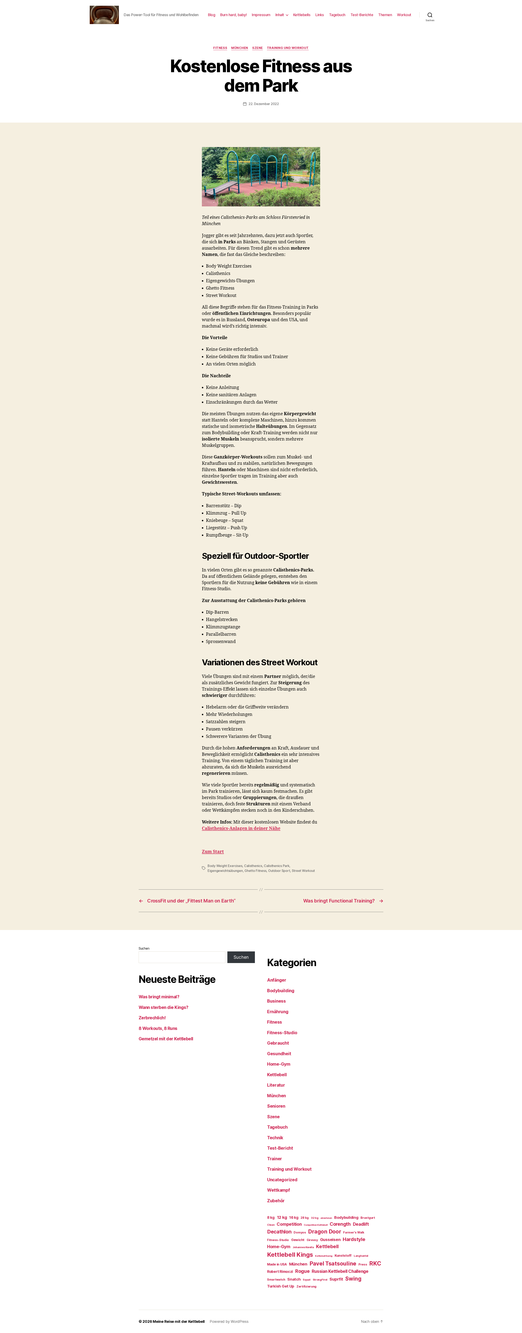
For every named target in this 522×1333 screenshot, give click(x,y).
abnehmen (326, 1218)
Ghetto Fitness (255, 871)
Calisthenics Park (276, 866)
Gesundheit (279, 1053)
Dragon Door (324, 1231)
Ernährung (278, 1011)
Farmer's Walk (353, 1232)
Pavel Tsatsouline (333, 1263)
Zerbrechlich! (152, 1017)
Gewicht (297, 1240)
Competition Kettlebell (315, 1225)
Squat (307, 1279)
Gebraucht (278, 1043)
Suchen (144, 948)
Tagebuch (337, 15)
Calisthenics (253, 866)
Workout (404, 15)
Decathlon (279, 1232)
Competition (289, 1224)
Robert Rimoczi (280, 1271)
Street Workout (303, 871)
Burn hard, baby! (233, 15)
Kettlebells (302, 15)
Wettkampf (278, 1190)
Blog (211, 15)
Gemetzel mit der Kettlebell (166, 1038)
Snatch (294, 1279)
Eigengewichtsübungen (225, 871)
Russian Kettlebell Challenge (340, 1271)
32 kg (315, 1217)
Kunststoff (343, 1256)
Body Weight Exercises (225, 866)
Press (362, 1264)
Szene (257, 48)
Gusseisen (330, 1239)
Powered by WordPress (229, 1321)
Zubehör (276, 1200)
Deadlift (361, 1224)
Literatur (276, 1085)
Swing (353, 1278)
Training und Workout (288, 48)
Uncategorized (282, 1179)
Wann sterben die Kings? (163, 1007)
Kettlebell (277, 1074)
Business (276, 1001)
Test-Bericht (280, 1148)
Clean (271, 1224)
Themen (385, 15)
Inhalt (279, 15)
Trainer (274, 1158)
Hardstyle (354, 1239)
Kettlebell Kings (290, 1254)
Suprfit (336, 1279)
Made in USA (277, 1264)
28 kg (305, 1217)
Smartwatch (276, 1279)
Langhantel (361, 1255)
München (239, 48)
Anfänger (276, 980)
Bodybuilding (280, 990)
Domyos (300, 1232)
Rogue (302, 1271)
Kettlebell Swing (323, 1256)
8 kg (271, 1217)
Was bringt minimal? (159, 996)
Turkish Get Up (280, 1286)
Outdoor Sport (279, 871)
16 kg (294, 1217)
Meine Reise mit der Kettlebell (179, 1321)
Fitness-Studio (282, 1032)
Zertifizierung (306, 1286)
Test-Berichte (362, 15)
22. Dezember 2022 (264, 104)
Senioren (276, 1106)
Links (319, 15)
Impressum (261, 15)
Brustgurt (368, 1217)
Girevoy (312, 1240)
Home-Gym (278, 1064)
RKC (375, 1263)
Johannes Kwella (303, 1247)
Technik (275, 1137)
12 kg (282, 1217)
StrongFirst (320, 1279)
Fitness (220, 48)
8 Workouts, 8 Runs (158, 1028)
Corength (340, 1224)
